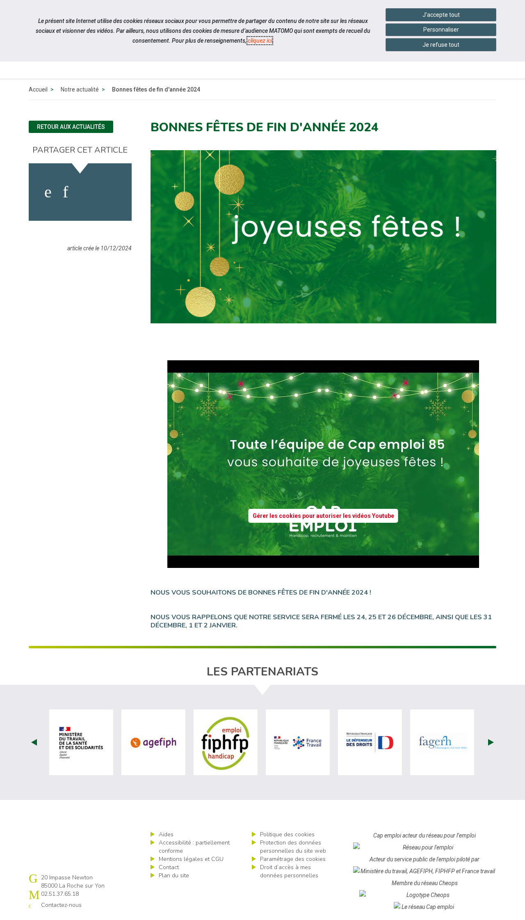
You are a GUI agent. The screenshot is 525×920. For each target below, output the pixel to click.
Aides (166, 834)
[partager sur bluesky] (109, 192)
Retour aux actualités (71, 127)
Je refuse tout (440, 44)
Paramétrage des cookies (293, 859)
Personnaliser (441, 29)
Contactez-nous (61, 905)
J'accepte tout (441, 14)
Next (491, 742)
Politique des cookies (287, 834)
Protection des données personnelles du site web (293, 847)
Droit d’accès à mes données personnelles (289, 871)
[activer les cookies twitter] (85, 192)
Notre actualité (80, 89)
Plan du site (174, 875)
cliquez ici (260, 40)
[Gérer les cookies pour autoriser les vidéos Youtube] (323, 563)
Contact (169, 867)
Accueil (38, 89)
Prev (34, 742)
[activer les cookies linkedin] (65, 192)
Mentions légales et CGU (191, 859)
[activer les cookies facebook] (48, 192)
